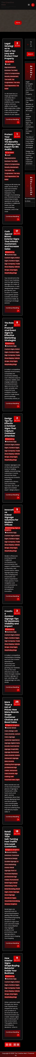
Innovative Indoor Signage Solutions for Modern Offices (11, 517)
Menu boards (9, 761)
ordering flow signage (12, 764)
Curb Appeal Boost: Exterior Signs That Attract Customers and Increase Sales (12, 240)
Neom (19, 1055)
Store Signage (10, 895)
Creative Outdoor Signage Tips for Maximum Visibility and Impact (12, 619)
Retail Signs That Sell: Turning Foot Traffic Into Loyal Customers (11, 839)
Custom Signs (10, 258)
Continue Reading (13, 119)
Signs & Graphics (13, 725)
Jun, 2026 (17, 135)
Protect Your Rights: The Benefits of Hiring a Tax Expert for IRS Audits (12, 142)
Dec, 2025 (17, 702)
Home (18, 23)
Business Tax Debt (11, 70)
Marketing (10, 252)
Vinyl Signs (13, 270)
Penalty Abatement (11, 76)
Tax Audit (8, 79)
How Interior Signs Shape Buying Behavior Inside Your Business (12, 966)
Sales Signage (14, 892)
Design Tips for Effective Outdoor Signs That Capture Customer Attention (10, 427)
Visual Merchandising (12, 901)
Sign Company (10, 264)
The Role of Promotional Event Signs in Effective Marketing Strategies (10, 331)
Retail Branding (10, 889)
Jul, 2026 (17, 44)
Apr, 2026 (17, 323)
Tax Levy (17, 82)
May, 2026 (17, 232)
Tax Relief (10, 62)
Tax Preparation (10, 86)
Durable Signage (10, 861)
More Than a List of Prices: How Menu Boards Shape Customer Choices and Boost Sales (12, 712)
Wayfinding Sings (11, 273)
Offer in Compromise (12, 73)
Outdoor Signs (14, 261)
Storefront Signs (10, 898)
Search (31, 44)
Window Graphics (11, 904)
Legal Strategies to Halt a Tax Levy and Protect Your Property (11, 51)
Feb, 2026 (17, 510)
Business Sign (11, 255)
